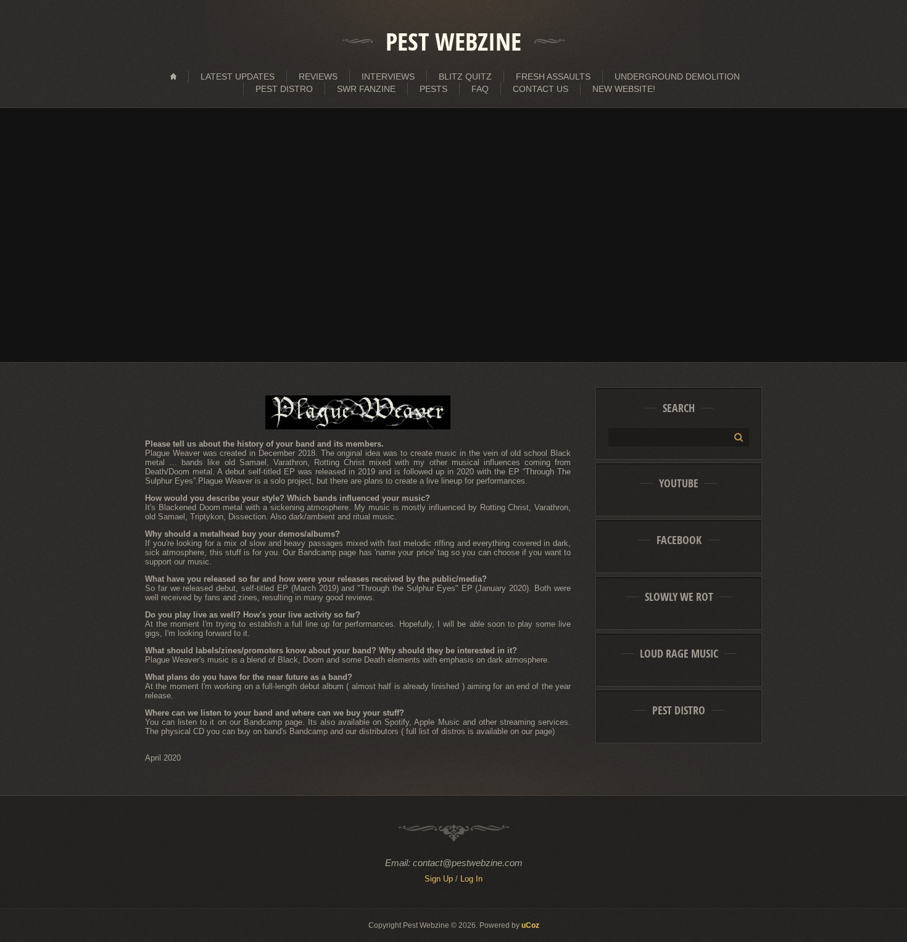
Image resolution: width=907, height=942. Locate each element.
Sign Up (439, 878)
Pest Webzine (453, 41)
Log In (471, 878)
